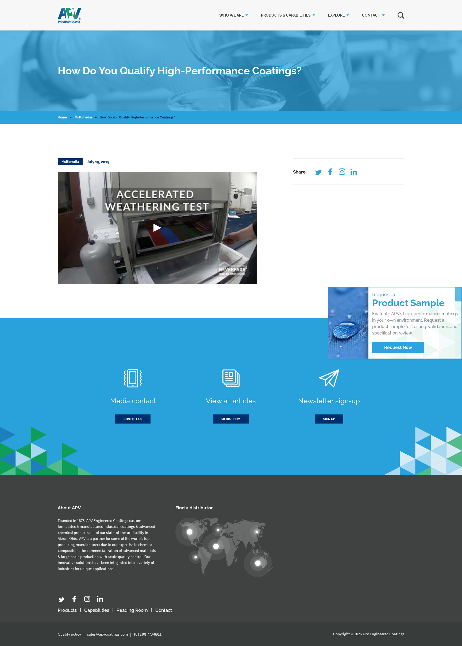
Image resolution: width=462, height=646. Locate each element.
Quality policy (69, 634)
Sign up (329, 419)
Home (62, 117)
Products (67, 610)
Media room (230, 419)
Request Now (398, 347)
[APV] (69, 15)
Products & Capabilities (286, 15)
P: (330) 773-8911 (147, 634)
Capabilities (96, 610)
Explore (336, 15)
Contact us (133, 419)
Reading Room (132, 610)
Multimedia (83, 117)
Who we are (231, 15)
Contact (371, 15)
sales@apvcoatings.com (107, 634)
